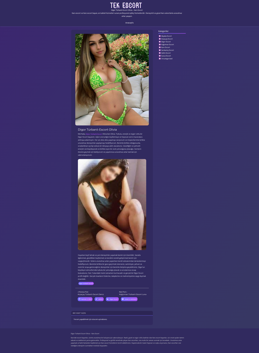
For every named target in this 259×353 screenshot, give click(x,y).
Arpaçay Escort (167, 39)
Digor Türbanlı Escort (94, 134)
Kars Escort (165, 47)
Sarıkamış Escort (167, 50)
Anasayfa (129, 23)
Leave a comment (131, 299)
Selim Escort (166, 53)
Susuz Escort (166, 56)
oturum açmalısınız (99, 319)
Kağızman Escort (167, 44)
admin (100, 299)
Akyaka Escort (166, 36)
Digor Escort (114, 299)
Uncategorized (166, 59)
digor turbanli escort (86, 283)
